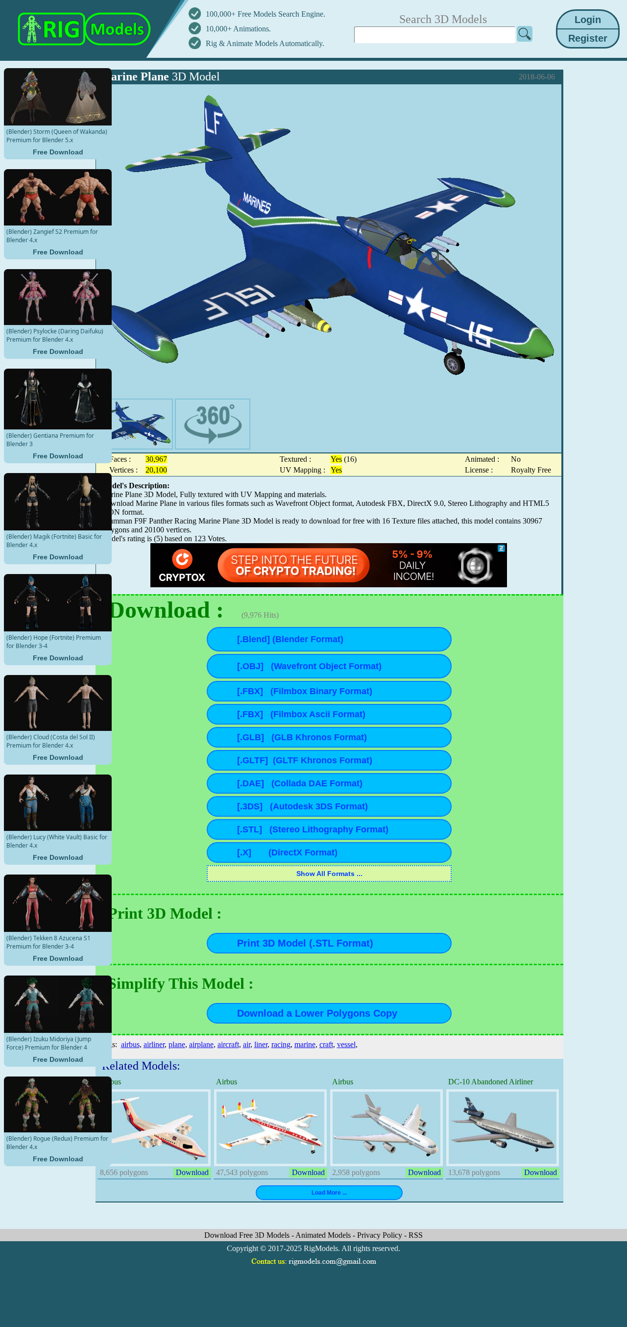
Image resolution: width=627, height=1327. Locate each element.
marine (304, 1044)
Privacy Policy (380, 1235)
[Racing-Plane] (135, 424)
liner (260, 1044)
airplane (201, 1044)
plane (177, 1044)
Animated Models (324, 1235)
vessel (346, 1044)
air (246, 1044)
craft (326, 1044)
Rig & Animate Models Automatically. (265, 43)
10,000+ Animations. (238, 29)
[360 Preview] (212, 424)
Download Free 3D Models (247, 1235)
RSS (416, 1235)
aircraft (228, 1044)
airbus (130, 1044)
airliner (154, 1044)
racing (280, 1044)
